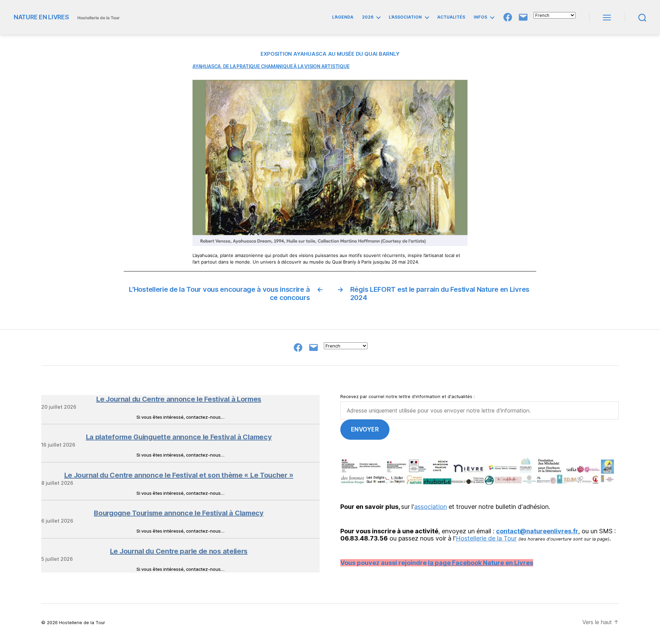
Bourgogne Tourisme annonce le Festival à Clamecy (179, 513)
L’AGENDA (342, 17)
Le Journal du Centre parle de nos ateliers (179, 551)
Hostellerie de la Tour (486, 538)
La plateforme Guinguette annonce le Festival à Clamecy (179, 437)
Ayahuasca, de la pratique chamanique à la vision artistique (271, 66)
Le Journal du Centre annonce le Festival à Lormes (178, 399)
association (430, 506)
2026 (367, 17)
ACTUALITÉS (451, 17)
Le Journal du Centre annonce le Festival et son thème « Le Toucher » (179, 475)
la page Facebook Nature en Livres (480, 562)
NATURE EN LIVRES (41, 17)
